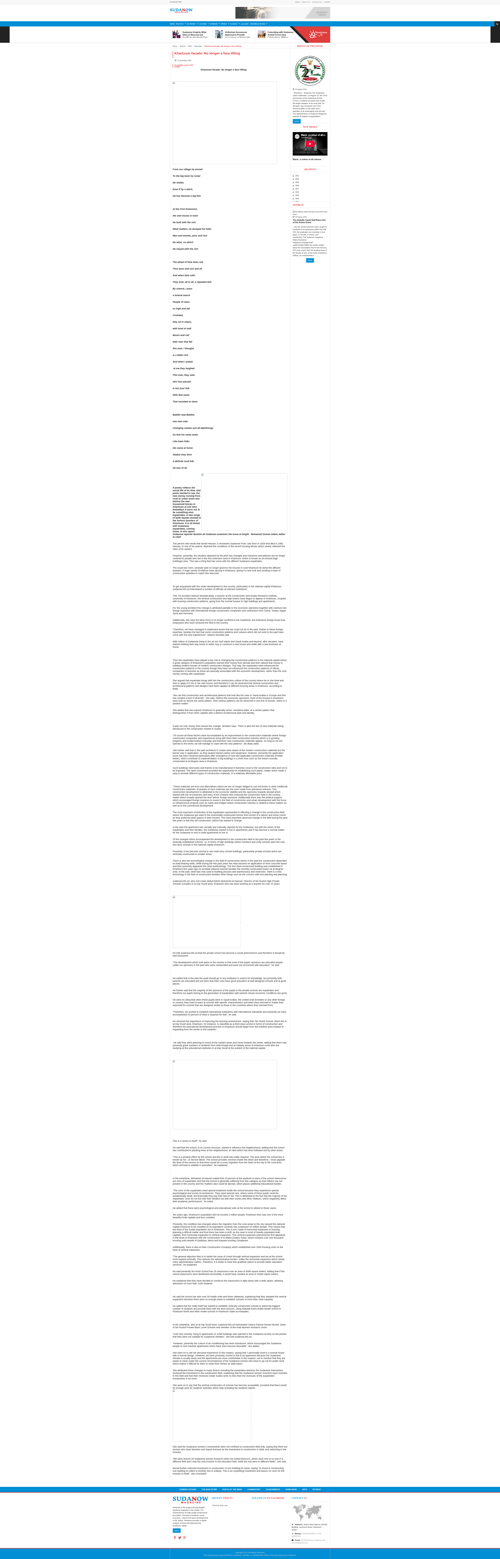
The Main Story (209, 1489)
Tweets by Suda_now (219, 1505)
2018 (297, 186)
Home (297, 2)
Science (234, 24)
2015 (297, 195)
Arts (304, 1489)
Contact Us (316, 2)
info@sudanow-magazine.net (313, 1540)
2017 (297, 189)
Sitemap (327, 2)
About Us (305, 2)
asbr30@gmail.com (300, 1543)
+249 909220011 (308, 1534)
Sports (224, 24)
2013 (297, 202)
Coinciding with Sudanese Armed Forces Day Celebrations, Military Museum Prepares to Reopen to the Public (280, 37)
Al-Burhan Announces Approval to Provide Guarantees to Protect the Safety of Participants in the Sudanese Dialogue (238, 37)
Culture (203, 24)
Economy (191, 24)
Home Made (291, 1489)
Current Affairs (187, 1489)
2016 (297, 192)
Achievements (273, 1489)
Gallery (245, 24)
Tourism (213, 24)
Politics (180, 24)
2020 (297, 179)
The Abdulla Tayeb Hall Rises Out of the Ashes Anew (309, 221)
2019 (297, 182)
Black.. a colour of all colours (307, 159)
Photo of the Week (232, 1489)
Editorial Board (257, 24)
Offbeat (298, 205)
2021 (297, 176)
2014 (297, 199)
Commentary (253, 1489)
